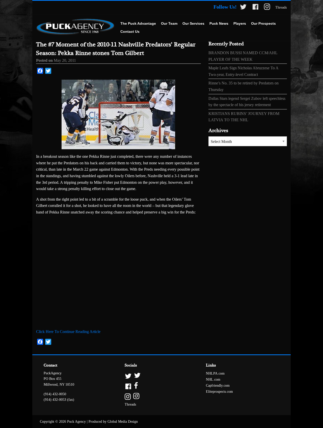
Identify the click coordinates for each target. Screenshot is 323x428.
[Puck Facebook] (255, 7)
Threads (281, 7)
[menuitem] (138, 24)
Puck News (218, 23)
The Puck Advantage (138, 23)
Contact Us (130, 31)
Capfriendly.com (218, 385)
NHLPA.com (215, 373)
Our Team (169, 23)
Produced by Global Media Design (113, 421)
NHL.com (213, 379)
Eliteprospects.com (219, 391)
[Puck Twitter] (243, 7)
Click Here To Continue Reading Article (68, 331)
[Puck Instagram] (267, 7)
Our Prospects (263, 23)
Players (239, 23)
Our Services (193, 23)
